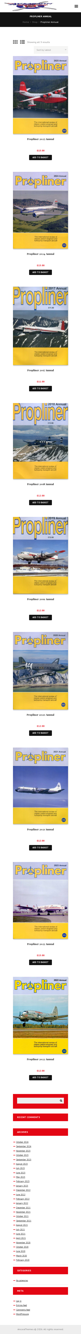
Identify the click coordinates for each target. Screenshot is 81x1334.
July (20, 1168)
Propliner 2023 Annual (40, 944)
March (21, 1255)
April (21, 1238)
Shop (35, 22)
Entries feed (21, 1305)
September (23, 1146)
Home (26, 22)
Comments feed (23, 1309)
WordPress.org (22, 1314)
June (20, 1172)
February (22, 1181)
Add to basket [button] (40, 157)
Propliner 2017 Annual (40, 370)
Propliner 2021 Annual (40, 829)
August (22, 1164)
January (22, 1185)
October (22, 1142)
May (20, 1177)
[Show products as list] (22, 42)
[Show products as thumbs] (15, 42)
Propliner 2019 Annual (40, 599)
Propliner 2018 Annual (40, 484)
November (23, 1150)
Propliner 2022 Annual (40, 1059)
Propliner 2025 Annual (40, 139)
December (23, 1190)
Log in (18, 1301)
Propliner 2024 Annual (40, 253)
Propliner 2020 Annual (40, 714)
